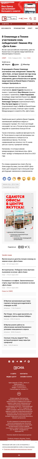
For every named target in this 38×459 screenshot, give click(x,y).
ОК (19, 455)
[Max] (29, 361)
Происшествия (19, 28)
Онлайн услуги (26, 377)
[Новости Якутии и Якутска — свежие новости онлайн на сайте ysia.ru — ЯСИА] (9, 18)
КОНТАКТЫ (23, 373)
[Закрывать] (36, 442)
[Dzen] (15, 65)
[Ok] (13, 361)
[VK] (9, 361)
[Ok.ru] (22, 247)
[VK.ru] (19, 247)
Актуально (7, 308)
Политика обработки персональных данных (19, 435)
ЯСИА (28, 58)
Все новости (6, 28)
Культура (6, 319)
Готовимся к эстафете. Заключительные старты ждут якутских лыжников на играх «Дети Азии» (18, 283)
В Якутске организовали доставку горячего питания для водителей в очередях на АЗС (17, 303)
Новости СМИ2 (7, 291)
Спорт (30, 28)
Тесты (5, 345)
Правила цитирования (19, 418)
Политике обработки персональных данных (18, 449)
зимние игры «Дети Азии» (11, 184)
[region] (19, 450)
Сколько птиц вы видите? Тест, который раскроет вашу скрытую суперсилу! (17, 340)
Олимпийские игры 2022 (10, 187)
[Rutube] (25, 361)
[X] (28, 247)
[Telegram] (25, 247)
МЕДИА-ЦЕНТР (11, 377)
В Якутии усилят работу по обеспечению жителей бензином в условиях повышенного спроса (17, 327)
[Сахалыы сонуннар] (23, 18)
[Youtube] (21, 361)
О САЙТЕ (13, 373)
